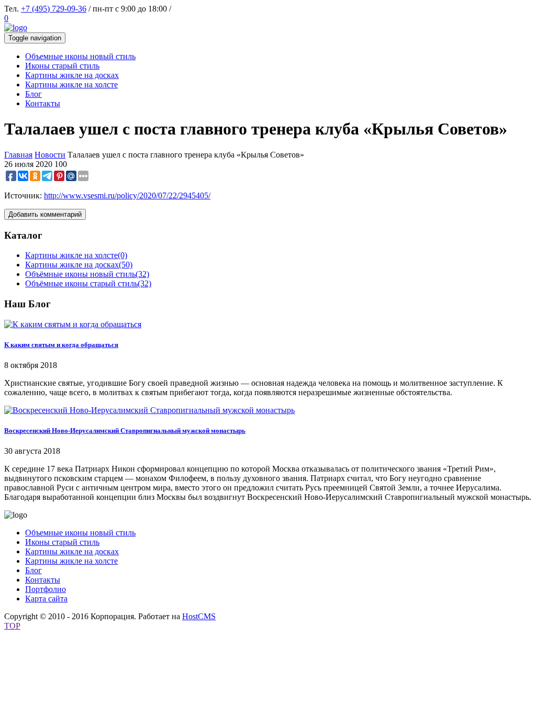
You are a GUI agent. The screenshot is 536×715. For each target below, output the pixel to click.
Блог (33, 570)
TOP (12, 625)
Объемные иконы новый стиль (80, 532)
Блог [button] (33, 94)
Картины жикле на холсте (76, 255)
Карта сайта (46, 598)
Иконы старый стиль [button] (62, 65)
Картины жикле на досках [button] (72, 75)
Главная (18, 154)
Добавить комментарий (45, 214)
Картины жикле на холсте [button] (71, 84)
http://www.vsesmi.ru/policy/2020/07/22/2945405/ (127, 195)
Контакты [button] (42, 103)
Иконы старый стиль (62, 542)
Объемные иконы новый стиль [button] (80, 56)
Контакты (42, 579)
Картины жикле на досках (78, 264)
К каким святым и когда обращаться (61, 345)
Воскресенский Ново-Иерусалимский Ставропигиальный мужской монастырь (124, 430)
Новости (50, 154)
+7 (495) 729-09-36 (53, 8)
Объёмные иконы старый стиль (88, 283)
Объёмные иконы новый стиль (87, 274)
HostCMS (199, 616)
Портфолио (45, 589)
